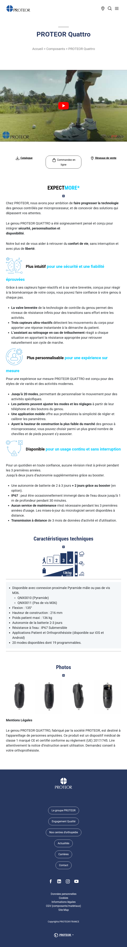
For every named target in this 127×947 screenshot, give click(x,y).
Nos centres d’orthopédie (63, 832)
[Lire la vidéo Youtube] (63, 106)
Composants (55, 49)
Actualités (63, 843)
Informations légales (64, 901)
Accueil (37, 49)
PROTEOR (65, 935)
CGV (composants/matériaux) (63, 905)
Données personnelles (63, 894)
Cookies (63, 898)
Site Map (63, 909)
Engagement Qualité (63, 821)
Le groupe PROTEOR (64, 810)
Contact (63, 865)
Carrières (63, 854)
